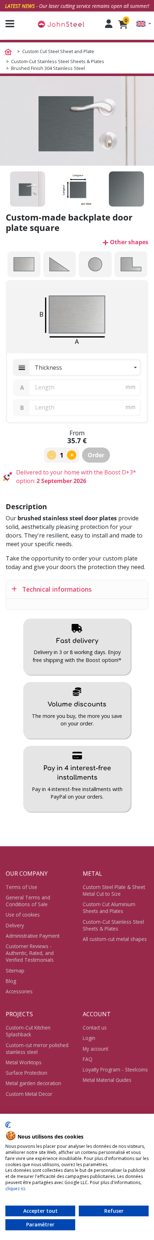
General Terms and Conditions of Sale (28, 901)
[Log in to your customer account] (108, 23)
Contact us (95, 1027)
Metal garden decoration (33, 1083)
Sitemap (15, 970)
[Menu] (7, 23)
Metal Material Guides (107, 1079)
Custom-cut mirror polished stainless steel (37, 1048)
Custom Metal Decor (29, 1093)
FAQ (87, 1059)
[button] (144, 23)
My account (95, 1048)
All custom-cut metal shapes (115, 939)
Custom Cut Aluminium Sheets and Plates (109, 907)
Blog (11, 981)
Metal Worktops (24, 1062)
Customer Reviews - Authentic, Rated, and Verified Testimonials (30, 953)
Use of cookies (23, 914)
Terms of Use (21, 887)
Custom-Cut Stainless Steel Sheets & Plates (113, 925)
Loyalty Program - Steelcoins (115, 1069)
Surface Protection (26, 1072)
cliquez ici (15, 1188)
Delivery (15, 925)
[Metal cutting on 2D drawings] (61, 23)
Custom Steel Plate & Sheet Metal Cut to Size (114, 890)
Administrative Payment (32, 935)
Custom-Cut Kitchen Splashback (28, 1031)
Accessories (19, 991)
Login (89, 1038)
